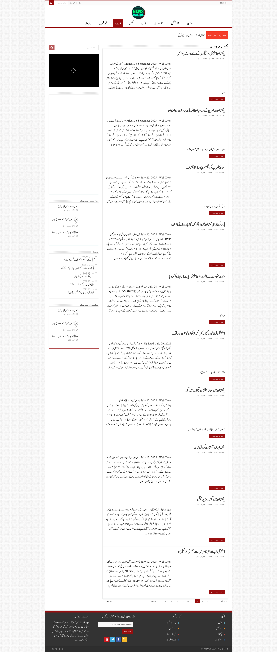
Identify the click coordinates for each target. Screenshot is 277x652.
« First (224, 601)
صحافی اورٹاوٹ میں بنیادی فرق (191, 35)
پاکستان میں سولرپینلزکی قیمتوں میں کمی (205, 390)
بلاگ (143, 23)
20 (172, 601)
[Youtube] (70, 3)
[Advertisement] (73, 144)
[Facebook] (77, 3)
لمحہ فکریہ (103, 23)
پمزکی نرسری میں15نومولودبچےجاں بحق (65, 220)
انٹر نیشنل (175, 23)
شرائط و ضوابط (171, 634)
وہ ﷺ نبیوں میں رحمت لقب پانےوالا (65, 232)
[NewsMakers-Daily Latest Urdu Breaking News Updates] (138, 12)
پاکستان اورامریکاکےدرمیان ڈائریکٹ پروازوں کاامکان (196, 110)
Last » (153, 601)
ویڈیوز (88, 23)
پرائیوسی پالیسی (171, 623)
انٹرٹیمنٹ (158, 23)
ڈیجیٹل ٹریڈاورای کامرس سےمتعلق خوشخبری (201, 552)
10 (178, 601)
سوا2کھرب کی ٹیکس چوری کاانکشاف (205, 167)
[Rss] (79, 3)
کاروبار (118, 23)
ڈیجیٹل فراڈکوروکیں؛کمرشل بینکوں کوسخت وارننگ (198, 333)
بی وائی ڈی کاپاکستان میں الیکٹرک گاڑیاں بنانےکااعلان (198, 224)
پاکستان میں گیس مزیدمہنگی (211, 499)
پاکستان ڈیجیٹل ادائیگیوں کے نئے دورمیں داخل (201, 54)
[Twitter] (73, 3)
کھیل (131, 23)
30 (166, 601)
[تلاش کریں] (51, 2)
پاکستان (190, 23)
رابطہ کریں (172, 629)
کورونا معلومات (171, 640)
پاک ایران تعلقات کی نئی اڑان (209, 447)
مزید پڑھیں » (217, 99)
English (223, 3)
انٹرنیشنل (219, 629)
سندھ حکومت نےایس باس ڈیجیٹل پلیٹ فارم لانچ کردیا (197, 276)
